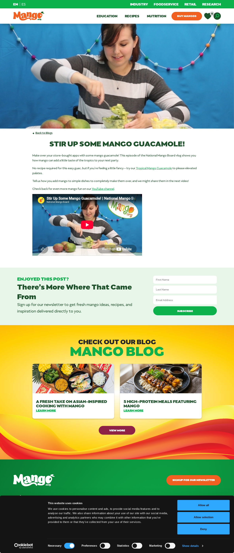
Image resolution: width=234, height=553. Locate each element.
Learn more (46, 410)
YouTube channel (103, 188)
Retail (190, 4)
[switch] (105, 546)
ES (24, 4)
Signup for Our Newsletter (193, 479)
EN (15, 4)
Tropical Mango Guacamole (154, 168)
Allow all (203, 505)
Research (211, 4)
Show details (190, 545)
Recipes (132, 16)
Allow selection (203, 517)
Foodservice (166, 4)
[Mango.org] (81, 480)
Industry (139, 4)
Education (107, 16)
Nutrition (156, 16)
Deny (203, 529)
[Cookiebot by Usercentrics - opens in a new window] (24, 546)
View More (117, 430)
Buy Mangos (186, 15)
